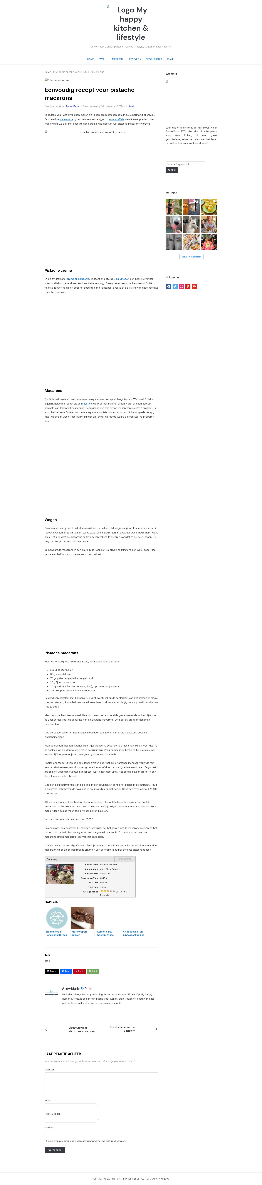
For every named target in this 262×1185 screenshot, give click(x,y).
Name (47, 1100)
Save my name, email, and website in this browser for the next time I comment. (87, 1141)
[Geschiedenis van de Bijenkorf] (145, 1028)
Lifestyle (133, 59)
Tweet (53, 971)
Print (94, 971)
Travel (171, 59)
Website (49, 1127)
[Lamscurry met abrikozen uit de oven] (58, 1029)
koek (47, 960)
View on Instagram (191, 257)
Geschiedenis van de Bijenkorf (122, 1029)
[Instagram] (90, 988)
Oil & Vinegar (121, 278)
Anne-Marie (72, 106)
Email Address (53, 1114)
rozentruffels (116, 119)
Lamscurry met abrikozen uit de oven (82, 1029)
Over (101, 59)
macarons (86, 403)
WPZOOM (165, 1179)
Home (90, 59)
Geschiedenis (154, 59)
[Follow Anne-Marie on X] (86, 988)
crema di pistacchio (78, 278)
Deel (67, 971)
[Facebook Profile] (82, 988)
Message (49, 1069)
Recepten (117, 59)
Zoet (131, 106)
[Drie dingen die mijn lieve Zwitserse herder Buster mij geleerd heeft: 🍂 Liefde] (191, 224)
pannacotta (66, 119)
